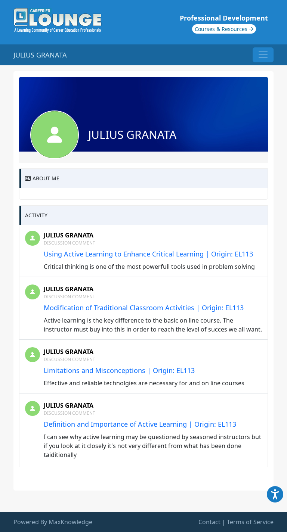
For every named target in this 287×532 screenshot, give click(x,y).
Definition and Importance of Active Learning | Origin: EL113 (140, 424)
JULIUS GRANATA (68, 235)
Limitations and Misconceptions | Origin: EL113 (119, 370)
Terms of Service (250, 522)
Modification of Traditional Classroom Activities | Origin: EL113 (144, 307)
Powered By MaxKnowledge (52, 522)
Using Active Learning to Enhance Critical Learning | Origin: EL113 (148, 253)
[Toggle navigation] (263, 54)
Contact (209, 522)
